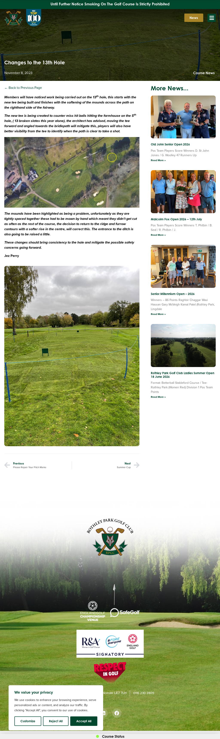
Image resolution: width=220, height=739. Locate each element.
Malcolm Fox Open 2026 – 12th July (176, 219)
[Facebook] (117, 713)
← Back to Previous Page (23, 87)
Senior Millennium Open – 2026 (173, 294)
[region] (56, 707)
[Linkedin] (103, 713)
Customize (27, 721)
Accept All (83, 721)
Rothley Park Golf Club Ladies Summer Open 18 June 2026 (182, 374)
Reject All (56, 721)
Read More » (158, 160)
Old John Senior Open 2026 (170, 144)
